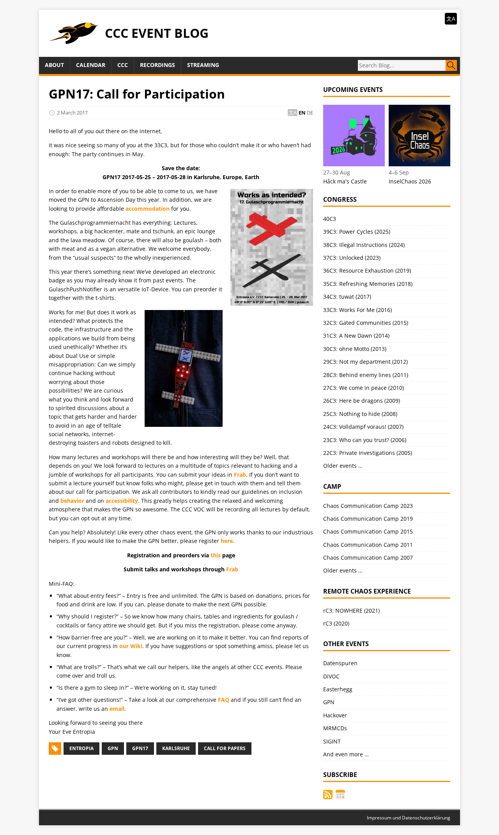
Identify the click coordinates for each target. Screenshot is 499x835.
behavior (72, 500)
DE (310, 112)
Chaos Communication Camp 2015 (368, 531)
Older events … (343, 465)
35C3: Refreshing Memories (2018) (367, 283)
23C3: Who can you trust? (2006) (364, 440)
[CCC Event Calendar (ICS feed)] (340, 794)
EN (302, 112)
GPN (113, 748)
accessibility (122, 500)
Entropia (81, 748)
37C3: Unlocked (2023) (351, 257)
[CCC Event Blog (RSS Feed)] (328, 794)
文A (450, 18)
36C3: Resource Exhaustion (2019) (367, 270)
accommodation (148, 208)
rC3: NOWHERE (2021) (351, 610)
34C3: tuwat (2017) (347, 296)
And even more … (346, 754)
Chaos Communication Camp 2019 (368, 518)
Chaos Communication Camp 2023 (368, 505)
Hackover (335, 715)
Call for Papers (225, 748)
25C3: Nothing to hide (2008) (360, 414)
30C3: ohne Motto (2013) (354, 348)
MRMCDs (335, 728)
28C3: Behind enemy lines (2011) (365, 375)
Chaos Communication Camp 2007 (368, 557)
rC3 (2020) (336, 623)
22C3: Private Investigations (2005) (367, 452)
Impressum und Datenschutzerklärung (408, 817)
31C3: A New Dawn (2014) (356, 335)
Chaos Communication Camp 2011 (368, 544)
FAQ (223, 699)
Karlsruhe (176, 748)
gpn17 (140, 748)
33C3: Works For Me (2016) (357, 310)
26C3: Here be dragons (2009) (361, 400)
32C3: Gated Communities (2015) (365, 322)
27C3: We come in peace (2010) (363, 387)
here (227, 540)
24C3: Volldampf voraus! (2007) (363, 426)
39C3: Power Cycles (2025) (356, 231)
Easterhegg (337, 689)
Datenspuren (340, 663)
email (117, 708)
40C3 (329, 218)
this (216, 555)
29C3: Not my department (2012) (365, 361)
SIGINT (332, 741)
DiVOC (331, 676)
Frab (240, 474)
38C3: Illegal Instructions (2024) (364, 244)
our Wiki (130, 646)
